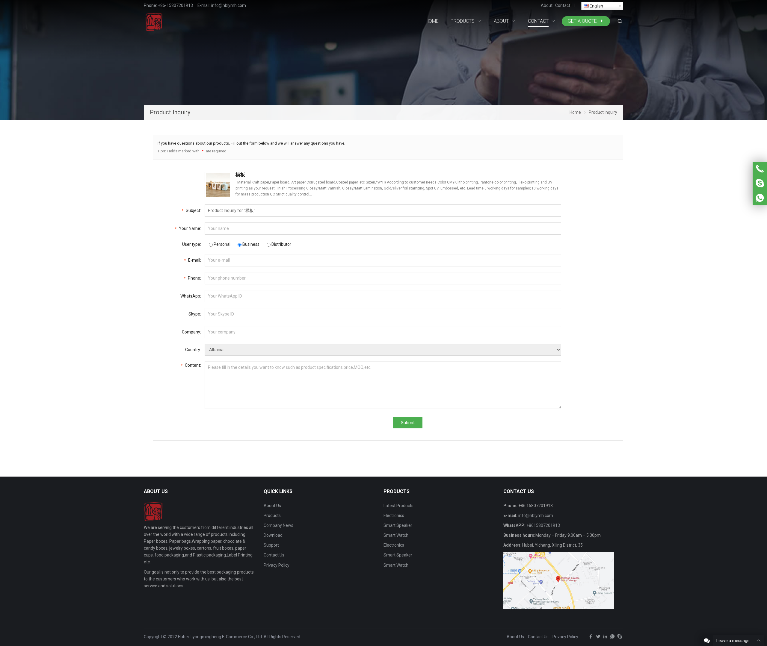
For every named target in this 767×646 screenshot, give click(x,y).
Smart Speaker (398, 525)
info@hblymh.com (228, 5)
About (546, 5)
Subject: (191, 210)
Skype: (194, 314)
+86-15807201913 (175, 5)
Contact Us (274, 555)
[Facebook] (590, 638)
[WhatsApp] (612, 638)
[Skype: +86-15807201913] (760, 183)
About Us (272, 505)
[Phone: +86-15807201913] (760, 169)
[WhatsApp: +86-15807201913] (760, 198)
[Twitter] (598, 638)
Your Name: (188, 228)
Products (272, 515)
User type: (191, 244)
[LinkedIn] (605, 638)
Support (271, 545)
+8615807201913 (543, 525)
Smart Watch (396, 535)
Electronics (394, 515)
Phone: (192, 278)
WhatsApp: (190, 296)
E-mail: (192, 260)
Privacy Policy (276, 565)
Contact (562, 5)
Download (273, 535)
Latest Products (398, 505)
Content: (191, 365)
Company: (191, 332)
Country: (193, 349)
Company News (278, 525)
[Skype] (619, 638)
